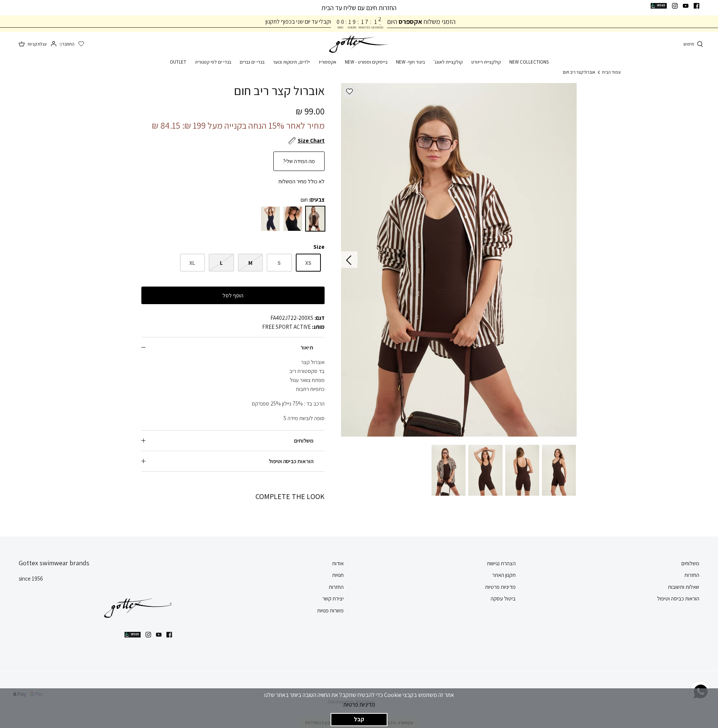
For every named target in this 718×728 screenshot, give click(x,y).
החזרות (691, 574)
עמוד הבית (611, 72)
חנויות (338, 574)
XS (308, 262)
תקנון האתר (504, 574)
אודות (338, 563)
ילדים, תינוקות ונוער (291, 62)
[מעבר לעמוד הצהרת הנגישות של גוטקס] (659, 6)
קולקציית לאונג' (448, 62)
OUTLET (178, 62)
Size (319, 246)
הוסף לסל (233, 295)
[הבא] (349, 259)
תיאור (306, 347)
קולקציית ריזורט (486, 62)
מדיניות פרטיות (359, 705)
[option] (459, 260)
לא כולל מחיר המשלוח (302, 181)
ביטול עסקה (503, 598)
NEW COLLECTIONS (529, 62)
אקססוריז (327, 62)
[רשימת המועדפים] (81, 44)
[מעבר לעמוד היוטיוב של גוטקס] (685, 6)
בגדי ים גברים (252, 62)
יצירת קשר (333, 598)
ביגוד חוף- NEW (410, 62)
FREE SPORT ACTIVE (286, 326)
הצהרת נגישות (501, 563)
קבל (359, 719)
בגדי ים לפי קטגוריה (213, 62)
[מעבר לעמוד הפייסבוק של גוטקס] (696, 6)
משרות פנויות (330, 610)
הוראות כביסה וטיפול (291, 461)
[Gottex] (359, 44)
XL (192, 262)
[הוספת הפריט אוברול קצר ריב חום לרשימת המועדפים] (349, 91)
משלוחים (303, 440)
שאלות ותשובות (683, 586)
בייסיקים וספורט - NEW (366, 62)
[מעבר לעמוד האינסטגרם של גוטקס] (675, 6)
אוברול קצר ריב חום (579, 72)
